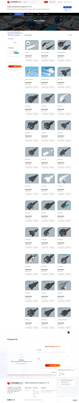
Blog (33, 395)
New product (11, 38)
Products (12, 31)
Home (8, 31)
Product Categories (36, 391)
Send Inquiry (52, 365)
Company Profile (36, 393)
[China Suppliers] (14, 2)
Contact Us (35, 396)
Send (15, 66)
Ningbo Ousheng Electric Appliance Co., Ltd (21, 361)
